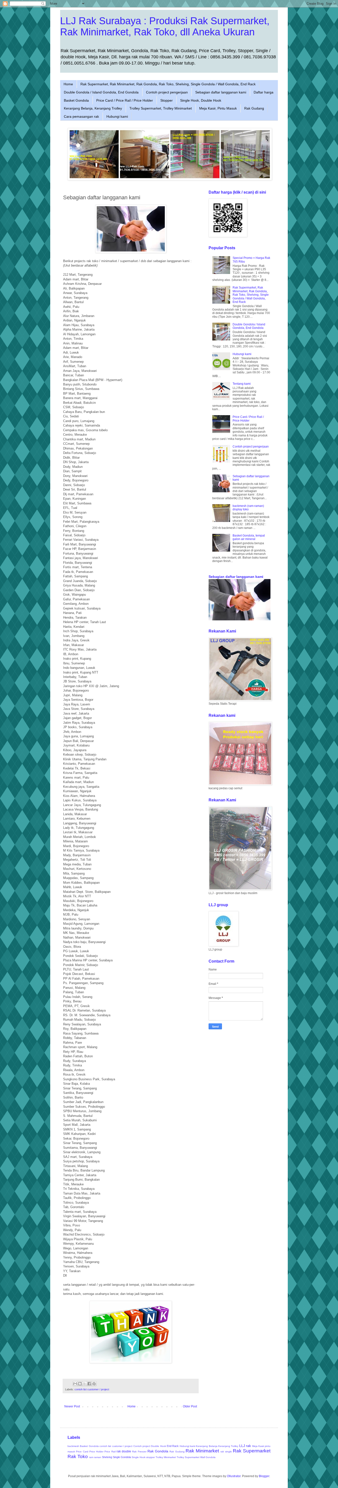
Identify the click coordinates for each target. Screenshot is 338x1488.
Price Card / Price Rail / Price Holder (124, 100)
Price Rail (109, 1451)
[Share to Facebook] (89, 1383)
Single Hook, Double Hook (200, 100)
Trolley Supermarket (188, 1457)
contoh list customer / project (91, 1389)
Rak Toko (78, 1456)
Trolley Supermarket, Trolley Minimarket (160, 108)
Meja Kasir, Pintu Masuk (218, 108)
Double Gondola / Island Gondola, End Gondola (101, 92)
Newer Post (72, 1406)
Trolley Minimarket (166, 1457)
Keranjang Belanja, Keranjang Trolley (93, 108)
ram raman (95, 1457)
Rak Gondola (157, 1451)
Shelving (107, 1457)
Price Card (82, 1451)
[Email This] (75, 1383)
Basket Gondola (76, 100)
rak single (226, 1451)
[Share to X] (84, 1383)
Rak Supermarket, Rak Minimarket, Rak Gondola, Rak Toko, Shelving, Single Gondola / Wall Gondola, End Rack (168, 84)
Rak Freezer (139, 1451)
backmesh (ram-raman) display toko (248, 507)
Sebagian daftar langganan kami (220, 92)
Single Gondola (122, 1457)
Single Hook (138, 1457)
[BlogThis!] (79, 1383)
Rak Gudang (254, 108)
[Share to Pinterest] (94, 1383)
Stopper (166, 100)
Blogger (264, 1476)
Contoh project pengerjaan (167, 92)
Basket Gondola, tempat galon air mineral (249, 537)
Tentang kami (242, 383)
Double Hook (158, 1446)
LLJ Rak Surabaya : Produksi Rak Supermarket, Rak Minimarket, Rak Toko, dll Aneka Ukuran (164, 26)
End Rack (173, 1445)
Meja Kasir (258, 1446)
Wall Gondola (208, 1457)
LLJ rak (245, 1446)
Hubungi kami (117, 116)
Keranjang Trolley (228, 1446)
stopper (150, 1457)
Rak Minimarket (202, 1450)
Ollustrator (234, 1476)
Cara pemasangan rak (81, 116)
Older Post (190, 1406)
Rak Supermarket (251, 1450)
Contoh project (141, 1446)
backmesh (73, 1446)
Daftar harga (263, 92)
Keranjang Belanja (206, 1446)
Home (68, 84)
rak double (124, 1451)
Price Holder (96, 1451)
